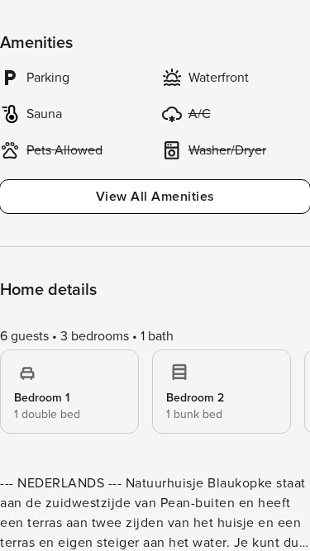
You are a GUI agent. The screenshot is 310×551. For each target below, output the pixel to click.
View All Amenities (155, 196)
